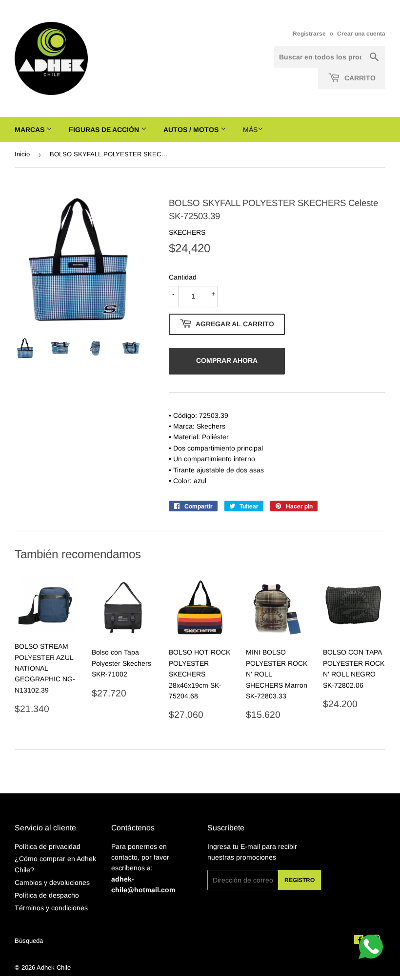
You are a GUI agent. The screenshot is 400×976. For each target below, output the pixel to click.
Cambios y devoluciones (52, 882)
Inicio (22, 154)
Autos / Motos (191, 129)
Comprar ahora (227, 360)
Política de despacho (47, 895)
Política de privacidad (47, 846)
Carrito (359, 78)
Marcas (30, 129)
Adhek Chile (54, 967)
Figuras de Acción (105, 129)
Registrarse (309, 33)
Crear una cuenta (361, 33)
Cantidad (183, 277)
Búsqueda (29, 940)
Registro (299, 880)
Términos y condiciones (51, 908)
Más (250, 129)
